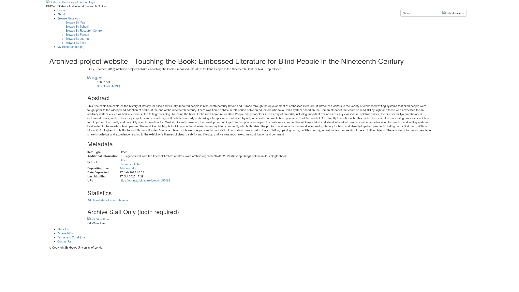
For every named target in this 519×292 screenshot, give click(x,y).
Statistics (63, 229)
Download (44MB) (108, 86)
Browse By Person (77, 34)
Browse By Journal (77, 38)
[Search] (453, 13)
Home (61, 10)
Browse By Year (75, 22)
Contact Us (64, 241)
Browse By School (77, 26)
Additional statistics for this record (108, 200)
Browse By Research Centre (83, 30)
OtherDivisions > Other (131, 162)
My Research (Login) (70, 47)
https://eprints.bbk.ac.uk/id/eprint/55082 (145, 180)
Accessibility (65, 233)
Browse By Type (75, 43)
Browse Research (68, 18)
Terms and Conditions (71, 237)
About (61, 14)
